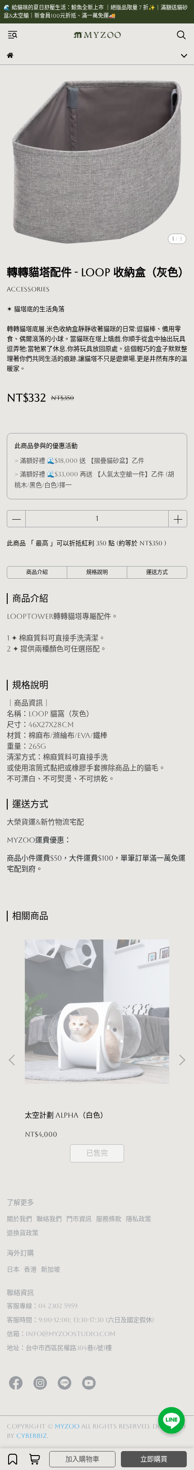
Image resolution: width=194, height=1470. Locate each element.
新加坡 (50, 1269)
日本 (13, 1269)
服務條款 (108, 1218)
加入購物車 (82, 1459)
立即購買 (153, 1459)
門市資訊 (79, 1218)
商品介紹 (37, 572)
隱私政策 (138, 1218)
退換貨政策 (22, 1232)
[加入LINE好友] (171, 1420)
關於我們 (19, 1218)
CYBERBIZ (31, 1435)
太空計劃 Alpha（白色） (66, 1115)
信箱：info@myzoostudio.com (61, 1333)
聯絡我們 (49, 1218)
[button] (181, 1060)
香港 (30, 1269)
